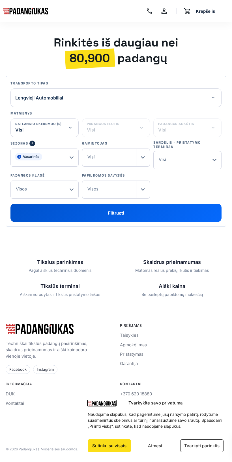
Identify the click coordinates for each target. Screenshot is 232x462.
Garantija (129, 363)
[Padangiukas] (25, 11)
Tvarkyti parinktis (202, 445)
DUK (10, 394)
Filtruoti (116, 213)
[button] (44, 158)
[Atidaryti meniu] (223, 11)
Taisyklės (129, 335)
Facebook (18, 369)
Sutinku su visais (109, 445)
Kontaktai (15, 403)
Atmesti (156, 445)
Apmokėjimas (133, 344)
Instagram (45, 369)
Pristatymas (131, 354)
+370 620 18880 (136, 394)
